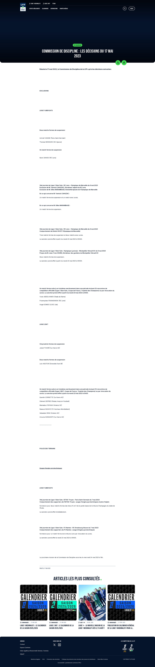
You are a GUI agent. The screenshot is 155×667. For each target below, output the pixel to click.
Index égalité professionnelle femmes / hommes (34, 651)
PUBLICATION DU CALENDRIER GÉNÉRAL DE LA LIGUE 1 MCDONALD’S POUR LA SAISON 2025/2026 (121, 626)
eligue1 (22, 654)
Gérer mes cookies (103, 659)
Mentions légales (35, 659)
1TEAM (54, 3)
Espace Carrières (25, 647)
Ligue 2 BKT (47, 3)
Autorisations (54, 8)
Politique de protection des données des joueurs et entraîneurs (78, 659)
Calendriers (45, 8)
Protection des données (53, 659)
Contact (22, 644)
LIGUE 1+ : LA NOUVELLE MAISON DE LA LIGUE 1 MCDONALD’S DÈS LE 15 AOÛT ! (91, 626)
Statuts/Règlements (34, 8)
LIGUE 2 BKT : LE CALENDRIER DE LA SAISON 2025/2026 (61, 626)
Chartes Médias (64, 8)
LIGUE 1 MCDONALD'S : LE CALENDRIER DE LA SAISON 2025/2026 (33, 626)
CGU (43, 659)
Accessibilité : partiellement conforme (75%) (69, 662)
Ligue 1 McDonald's (36, 3)
